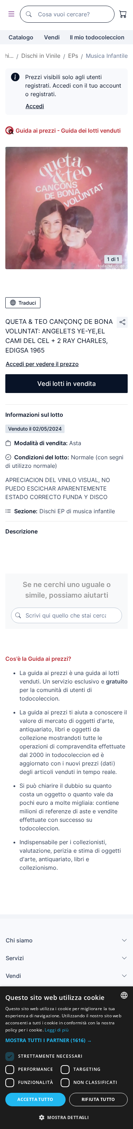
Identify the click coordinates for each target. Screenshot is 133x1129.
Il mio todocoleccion (97, 37)
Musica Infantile (107, 55)
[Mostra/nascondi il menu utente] (10, 14)
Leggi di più (56, 1030)
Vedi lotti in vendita (66, 383)
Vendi (52, 37)
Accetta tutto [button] (35, 1099)
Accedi (35, 106)
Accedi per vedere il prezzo (42, 363)
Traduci (27, 303)
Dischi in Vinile (40, 55)
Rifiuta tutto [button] (98, 1099)
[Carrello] (123, 14)
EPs (73, 55)
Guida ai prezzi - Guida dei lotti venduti (68, 130)
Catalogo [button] (21, 37)
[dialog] (66, 1057)
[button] (66, 1040)
